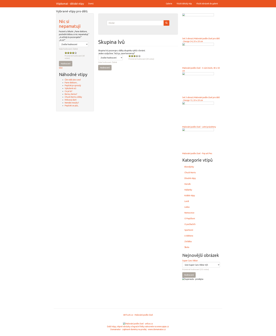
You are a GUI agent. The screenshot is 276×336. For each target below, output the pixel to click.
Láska (186, 207)
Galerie (169, 3)
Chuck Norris (190, 172)
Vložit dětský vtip (184, 3)
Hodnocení (65, 63)
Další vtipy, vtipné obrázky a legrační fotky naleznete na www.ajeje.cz (138, 326)
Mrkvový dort (70, 100)
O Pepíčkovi (189, 218)
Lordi (186, 201)
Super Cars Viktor (190, 260)
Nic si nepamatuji (70, 24)
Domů (91, 3)
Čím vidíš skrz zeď (73, 80)
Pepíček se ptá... (72, 105)
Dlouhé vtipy (190, 178)
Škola (186, 247)
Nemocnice (189, 213)
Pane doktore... (71, 82)
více (61, 68)
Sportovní (188, 230)
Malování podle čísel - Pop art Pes (197, 153)
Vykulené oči (70, 88)
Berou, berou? (71, 94)
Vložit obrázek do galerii (207, 3)
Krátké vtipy (189, 195)
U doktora (188, 236)
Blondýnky (189, 167)
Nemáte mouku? (72, 103)
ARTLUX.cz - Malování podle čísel (138, 315)
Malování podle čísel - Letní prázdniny (199, 127)
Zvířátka (188, 241)
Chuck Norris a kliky (73, 97)
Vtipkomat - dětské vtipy (70, 3)
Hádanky (188, 190)
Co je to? (68, 91)
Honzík (187, 184)
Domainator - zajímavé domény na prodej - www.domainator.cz (138, 329)
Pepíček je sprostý (73, 85)
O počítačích (189, 224)
